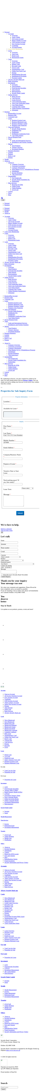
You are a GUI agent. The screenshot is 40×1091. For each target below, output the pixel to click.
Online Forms (16, 186)
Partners (10, 154)
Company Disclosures (18, 168)
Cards (10, 59)
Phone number (5, 548)
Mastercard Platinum (10, 725)
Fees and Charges (9, 856)
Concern (3, 555)
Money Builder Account (19, 40)
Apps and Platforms (14, 127)
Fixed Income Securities (19, 88)
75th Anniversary (17, 174)
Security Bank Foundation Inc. (21, 179)
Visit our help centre (7, 530)
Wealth (6, 159)
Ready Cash (8, 739)
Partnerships (15, 181)
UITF (6, 787)
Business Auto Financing (19, 125)
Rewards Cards (16, 66)
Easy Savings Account (18, 44)
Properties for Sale (9, 772)
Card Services (16, 98)
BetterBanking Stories (10, 859)
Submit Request (5, 576)
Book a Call (11, 156)
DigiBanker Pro (16, 130)
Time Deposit (16, 90)
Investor (6, 811)
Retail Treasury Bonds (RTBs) (13, 792)
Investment (4, 783)
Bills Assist (7, 734)
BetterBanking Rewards (19, 74)
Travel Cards (15, 67)
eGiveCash (15, 190)
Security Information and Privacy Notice (16, 862)
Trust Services (4, 820)
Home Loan (15, 56)
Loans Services (16, 100)
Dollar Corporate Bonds (11, 800)
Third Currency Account (11, 702)
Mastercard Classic (10, 727)
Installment (7, 911)
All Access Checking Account (13, 696)
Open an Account (9, 694)
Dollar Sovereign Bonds (11, 799)
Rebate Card (8, 908)
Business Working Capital (19, 123)
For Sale (3, 944)
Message (3, 569)
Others (2, 843)
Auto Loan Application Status (20, 103)
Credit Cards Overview (11, 903)
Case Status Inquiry (17, 105)
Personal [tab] (6, 208)
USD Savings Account (18, 42)
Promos (14, 73)
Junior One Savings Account (12, 704)
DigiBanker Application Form (20, 134)
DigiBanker (15, 132)
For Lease (4, 954)
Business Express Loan (19, 120)
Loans (10, 51)
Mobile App (8, 838)
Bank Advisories (13, 81)
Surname (3, 544)
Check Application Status (11, 923)
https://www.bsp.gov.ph (13, 1050)
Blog (9, 195)
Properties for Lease (10, 779)
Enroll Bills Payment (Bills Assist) (14, 916)
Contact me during (6, 565)
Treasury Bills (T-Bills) (11, 790)
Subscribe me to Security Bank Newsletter (15, 575)
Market (10, 144)
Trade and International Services (21, 140)
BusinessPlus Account (14, 113)
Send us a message (6, 529)
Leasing (10, 152)
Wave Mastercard (9, 720)
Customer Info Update (18, 106)
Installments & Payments (19, 76)
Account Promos (17, 47)
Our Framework (16, 178)
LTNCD (6, 794)
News (10, 193)
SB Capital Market (9, 971)
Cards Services (8, 921)
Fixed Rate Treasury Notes (12, 795)
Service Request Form (14, 137)
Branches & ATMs (17, 184)
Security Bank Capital (18, 93)
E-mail (3, 551)
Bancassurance (16, 91)
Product (3, 558)
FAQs (6, 747)
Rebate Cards (16, 64)
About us (7, 161)
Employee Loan (9, 758)
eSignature (15, 110)
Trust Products (16, 86)
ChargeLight (8, 740)
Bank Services (16, 96)
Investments (11, 83)
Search (3, 1089)
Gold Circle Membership (15, 49)
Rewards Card (8, 905)
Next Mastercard (9, 722)
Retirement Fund (9, 825)
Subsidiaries (15, 171)
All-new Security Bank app (16, 79)
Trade (10, 139)
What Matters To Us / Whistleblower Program (25, 169)
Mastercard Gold (9, 723)
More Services (12, 183)
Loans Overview (9, 931)
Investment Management (11, 802)
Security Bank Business (19, 129)
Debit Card (7, 709)
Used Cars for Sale (10, 770)
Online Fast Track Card (19, 71)
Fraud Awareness (9, 861)
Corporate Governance (18, 166)
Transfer (3, 831)
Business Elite (12, 115)
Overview (15, 35)
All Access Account (18, 39)
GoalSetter (15, 45)
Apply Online (16, 37)
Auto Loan (15, 54)
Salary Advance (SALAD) (12, 760)
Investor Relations (17, 173)
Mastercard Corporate (10, 730)
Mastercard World (9, 728)
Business (7, 112)
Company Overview (18, 164)
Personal (6, 32)
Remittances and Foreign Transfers (22, 142)
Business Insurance (13, 151)
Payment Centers (17, 78)
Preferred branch (6, 562)
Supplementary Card (18, 69)
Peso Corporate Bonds (11, 797)
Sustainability (12, 176)
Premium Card (8, 906)
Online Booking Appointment (20, 108)
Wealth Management (6, 816)
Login (2, 200)
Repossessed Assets (17, 57)
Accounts (11, 34)
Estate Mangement (9, 993)
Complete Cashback (10, 732)
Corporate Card (12, 117)
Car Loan (7, 756)
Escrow (6, 824)
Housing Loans (8, 932)
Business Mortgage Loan (19, 122)
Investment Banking (18, 149)
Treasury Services (17, 147)
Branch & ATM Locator (11, 854)
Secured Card (8, 910)
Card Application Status (19, 101)
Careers (10, 191)
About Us (11, 162)
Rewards (7, 745)
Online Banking (16, 188)
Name (2, 540)
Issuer (6, 813)
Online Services (12, 95)
